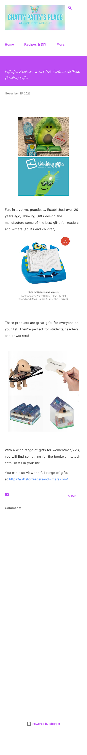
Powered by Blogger (46, 724)
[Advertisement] (43, 660)
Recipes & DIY (35, 44)
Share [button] (72, 496)
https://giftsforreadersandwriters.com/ (38, 479)
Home (9, 44)
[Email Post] (7, 496)
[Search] (70, 7)
